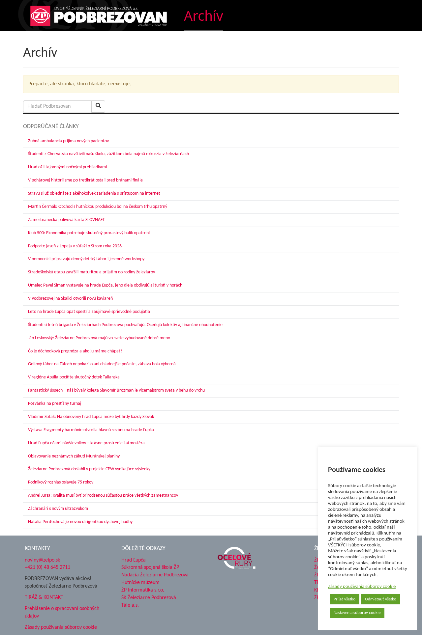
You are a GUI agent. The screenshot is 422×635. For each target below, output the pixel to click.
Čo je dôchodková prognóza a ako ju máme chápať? (75, 351)
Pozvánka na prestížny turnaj (54, 403)
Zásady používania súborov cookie (362, 586)
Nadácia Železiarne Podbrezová (155, 575)
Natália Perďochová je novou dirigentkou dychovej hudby (80, 522)
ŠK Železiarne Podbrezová (148, 597)
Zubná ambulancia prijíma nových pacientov (68, 141)
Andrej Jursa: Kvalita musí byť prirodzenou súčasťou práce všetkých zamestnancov (103, 495)
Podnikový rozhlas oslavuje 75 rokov (60, 482)
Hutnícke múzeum (140, 582)
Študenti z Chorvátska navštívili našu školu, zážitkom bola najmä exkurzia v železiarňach (108, 154)
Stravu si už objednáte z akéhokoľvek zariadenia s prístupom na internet (94, 193)
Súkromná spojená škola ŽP (150, 567)
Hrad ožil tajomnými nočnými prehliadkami (67, 167)
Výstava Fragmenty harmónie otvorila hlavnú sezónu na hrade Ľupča (91, 430)
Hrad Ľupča (133, 560)
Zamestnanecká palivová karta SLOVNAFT (66, 220)
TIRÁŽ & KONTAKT (44, 597)
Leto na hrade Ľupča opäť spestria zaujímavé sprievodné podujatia (89, 312)
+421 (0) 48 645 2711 (47, 567)
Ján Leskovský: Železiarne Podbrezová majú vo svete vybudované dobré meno (99, 338)
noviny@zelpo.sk (42, 560)
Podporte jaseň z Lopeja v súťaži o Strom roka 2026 (75, 246)
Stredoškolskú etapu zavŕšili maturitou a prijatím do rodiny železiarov (91, 272)
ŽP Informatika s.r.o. (142, 590)
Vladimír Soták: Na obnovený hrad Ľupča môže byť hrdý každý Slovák (91, 417)
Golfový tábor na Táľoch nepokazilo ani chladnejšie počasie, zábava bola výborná (102, 364)
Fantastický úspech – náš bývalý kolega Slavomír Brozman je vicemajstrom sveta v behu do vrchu (116, 390)
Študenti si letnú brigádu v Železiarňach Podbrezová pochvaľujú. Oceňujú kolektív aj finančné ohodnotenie (125, 325)
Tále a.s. (130, 605)
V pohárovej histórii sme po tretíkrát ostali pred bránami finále (85, 180)
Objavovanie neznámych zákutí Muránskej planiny (74, 456)
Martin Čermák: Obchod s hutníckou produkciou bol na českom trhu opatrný (97, 207)
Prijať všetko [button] (344, 599)
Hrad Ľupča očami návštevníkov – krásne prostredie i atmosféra (86, 443)
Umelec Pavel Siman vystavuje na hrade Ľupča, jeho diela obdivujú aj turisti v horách (105, 285)
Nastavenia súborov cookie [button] (357, 613)
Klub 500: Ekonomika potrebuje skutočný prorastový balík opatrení (89, 233)
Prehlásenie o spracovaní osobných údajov (62, 612)
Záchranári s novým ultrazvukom (58, 509)
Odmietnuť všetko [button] (380, 599)
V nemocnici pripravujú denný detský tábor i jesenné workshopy (86, 259)
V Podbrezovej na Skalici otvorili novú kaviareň (70, 298)
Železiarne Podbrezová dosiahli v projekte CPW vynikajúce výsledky (89, 469)
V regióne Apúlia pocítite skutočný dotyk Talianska (74, 377)
